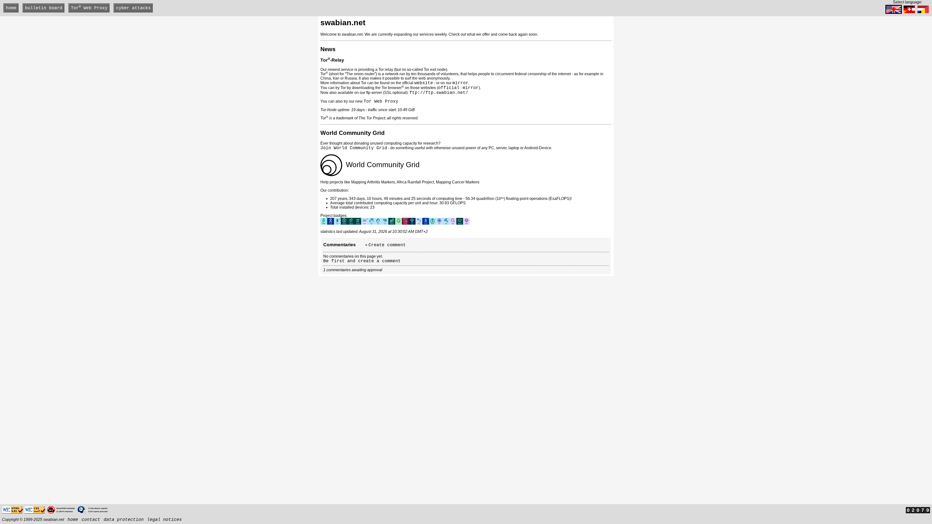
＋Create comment (385, 245)
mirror (460, 83)
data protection (124, 519)
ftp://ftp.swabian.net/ (438, 92)
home (11, 8)
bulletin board (43, 8)
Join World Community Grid (353, 148)
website (423, 83)
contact (91, 519)
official (448, 87)
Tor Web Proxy (89, 7)
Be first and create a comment (362, 261)
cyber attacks (133, 8)
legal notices (164, 519)
